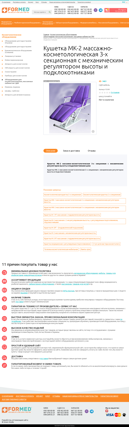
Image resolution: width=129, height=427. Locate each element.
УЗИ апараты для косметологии (17, 68)
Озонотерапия (10, 72)
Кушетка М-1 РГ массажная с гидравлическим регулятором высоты (72, 215)
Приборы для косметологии (16, 75)
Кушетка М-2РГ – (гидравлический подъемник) (63, 228)
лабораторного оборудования (41, 284)
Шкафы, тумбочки (12, 91)
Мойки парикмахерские (14, 60)
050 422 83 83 (73, 9)
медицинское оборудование (86, 273)
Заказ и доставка (71, 151)
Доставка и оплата (19, 2)
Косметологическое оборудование (11, 36)
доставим (44, 359)
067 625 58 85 (73, 11)
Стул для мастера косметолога (106, 244)
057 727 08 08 (86, 13)
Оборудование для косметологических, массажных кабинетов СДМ (19, 81)
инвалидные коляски (33, 275)
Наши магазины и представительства (62, 2)
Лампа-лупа (85, 249)
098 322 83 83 (73, 13)
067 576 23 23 (60, 11)
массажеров (66, 284)
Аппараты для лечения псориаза (17, 95)
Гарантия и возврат (84, 2)
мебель (102, 273)
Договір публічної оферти (14, 399)
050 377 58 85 (86, 11)
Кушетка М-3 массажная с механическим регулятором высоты (70, 233)
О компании (6, 2)
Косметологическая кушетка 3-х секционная (62, 195)
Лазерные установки (13, 56)
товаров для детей (80, 284)
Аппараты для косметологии (16, 64)
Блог (37, 2)
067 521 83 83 (86, 9)
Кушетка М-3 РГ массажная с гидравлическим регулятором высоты (72, 239)
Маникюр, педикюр (12, 87)
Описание (50, 151)
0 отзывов (115, 92)
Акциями (24, 293)
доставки (19, 302)
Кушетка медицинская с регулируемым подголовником (67, 244)
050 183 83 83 (60, 9)
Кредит (30, 2)
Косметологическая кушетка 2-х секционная (102, 195)
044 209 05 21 (60, 13)
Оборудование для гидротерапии (18, 46)
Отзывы (44, 2)
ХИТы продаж (68, 291)
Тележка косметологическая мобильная (61, 249)
